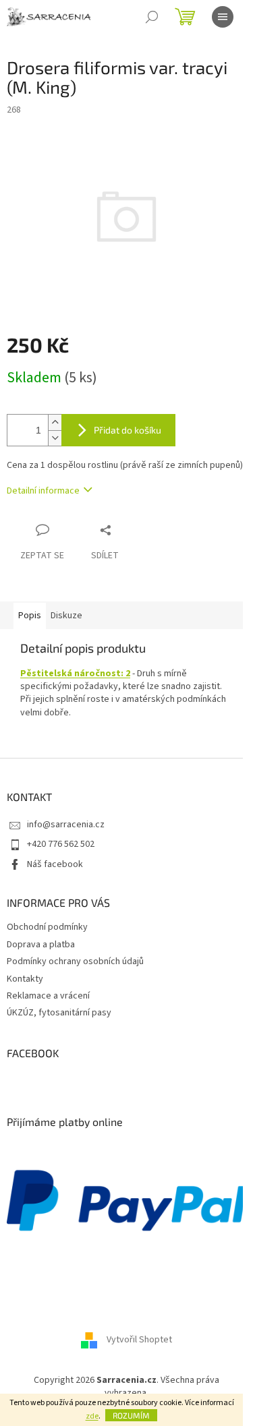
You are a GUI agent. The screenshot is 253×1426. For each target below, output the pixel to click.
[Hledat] (151, 16)
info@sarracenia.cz (66, 824)
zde (92, 1416)
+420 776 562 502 (60, 844)
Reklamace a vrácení (48, 996)
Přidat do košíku (127, 430)
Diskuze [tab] (66, 615)
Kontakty (25, 979)
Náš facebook (55, 864)
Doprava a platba (41, 944)
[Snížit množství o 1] (54, 438)
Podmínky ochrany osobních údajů (75, 961)
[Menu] (222, 16)
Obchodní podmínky (47, 927)
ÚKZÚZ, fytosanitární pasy (59, 1012)
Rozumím (131, 1415)
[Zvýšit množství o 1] (54, 422)
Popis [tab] (29, 615)
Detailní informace (43, 491)
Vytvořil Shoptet (139, 1340)
